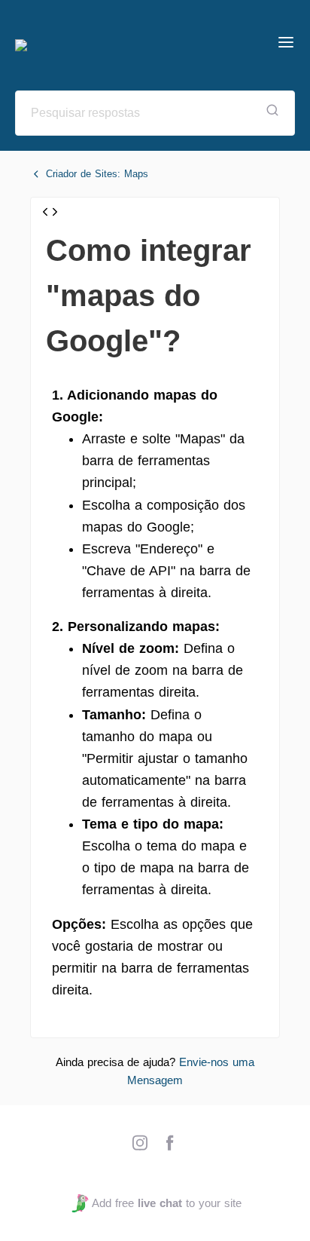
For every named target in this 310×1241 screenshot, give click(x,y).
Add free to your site (166, 1203)
